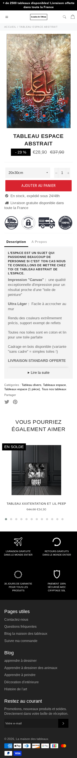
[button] (6, 519)
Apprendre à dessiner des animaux (30, 668)
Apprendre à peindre (20, 675)
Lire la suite (39, 373)
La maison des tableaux (32, 739)
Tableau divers (31, 385)
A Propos (39, 242)
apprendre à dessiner (20, 660)
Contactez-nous (16, 619)
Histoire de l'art (15, 689)
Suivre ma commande (20, 641)
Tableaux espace (54, 385)
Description (16, 242)
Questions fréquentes (20, 626)
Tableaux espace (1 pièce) (22, 389)
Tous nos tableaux (54, 389)
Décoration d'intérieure (21, 682)
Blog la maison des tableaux (25, 633)
